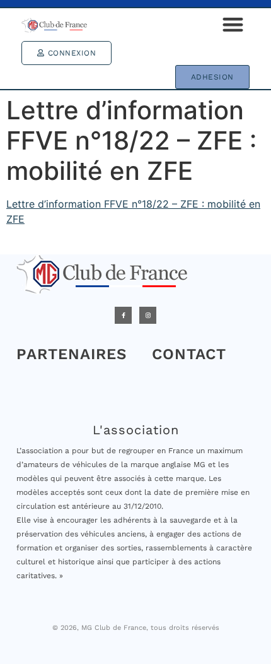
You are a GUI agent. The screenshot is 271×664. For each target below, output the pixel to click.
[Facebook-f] (123, 315)
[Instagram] (147, 315)
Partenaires (71, 354)
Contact (189, 354)
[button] (233, 25)
